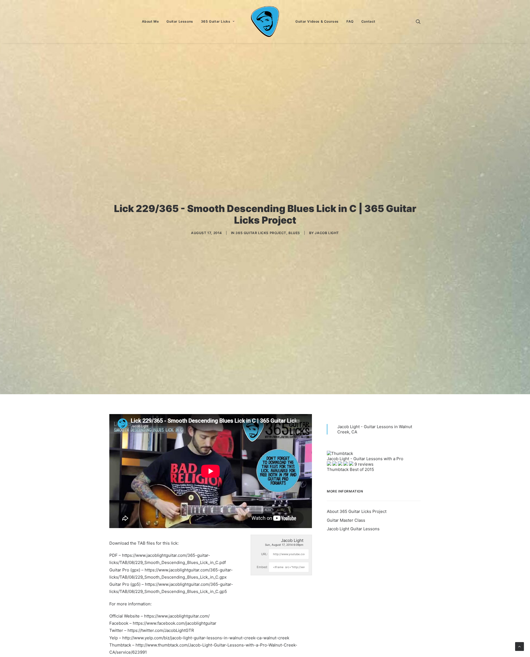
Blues (294, 233)
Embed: (262, 567)
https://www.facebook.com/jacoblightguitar (174, 623)
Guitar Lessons (179, 21)
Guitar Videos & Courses (317, 21)
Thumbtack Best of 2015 (350, 469)
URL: (264, 554)
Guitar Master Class (346, 520)
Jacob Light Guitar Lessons (353, 528)
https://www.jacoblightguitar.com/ (177, 616)
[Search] (418, 21)
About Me (150, 21)
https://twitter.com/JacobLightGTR (161, 630)
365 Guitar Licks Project (260, 233)
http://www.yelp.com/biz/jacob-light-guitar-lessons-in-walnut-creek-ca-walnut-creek (205, 637)
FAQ (350, 21)
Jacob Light (327, 233)
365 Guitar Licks (215, 21)
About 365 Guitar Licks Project (356, 511)
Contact (368, 21)
